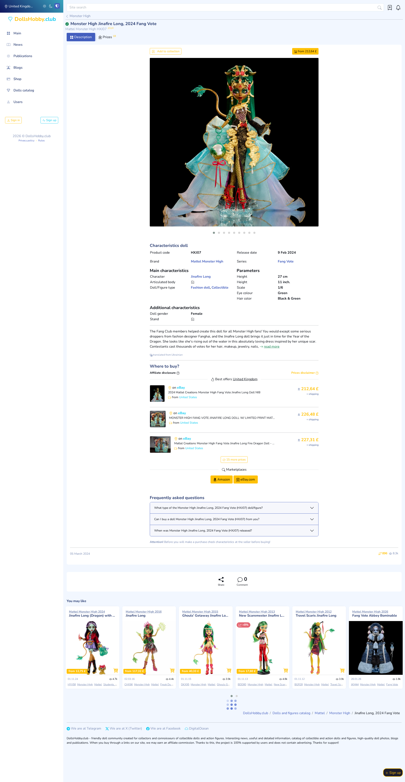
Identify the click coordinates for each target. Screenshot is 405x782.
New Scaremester (284, 684)
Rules (41, 140)
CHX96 (128, 684)
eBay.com (247, 479)
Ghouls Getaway (226, 684)
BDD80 (242, 684)
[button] (44, 6)
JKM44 (355, 684)
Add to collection (168, 51)
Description (82, 37)
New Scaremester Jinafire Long (262, 614)
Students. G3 (111, 684)
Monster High (79, 16)
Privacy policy (26, 140)
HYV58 (72, 684)
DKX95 (185, 684)
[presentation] (156, 147)
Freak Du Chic (168, 684)
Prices (109, 36)
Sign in (15, 120)
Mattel (196, 261)
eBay (181, 387)
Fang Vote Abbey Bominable (374, 614)
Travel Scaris (337, 684)
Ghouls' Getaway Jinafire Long (205, 614)
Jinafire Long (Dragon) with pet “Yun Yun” (92, 614)
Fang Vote (286, 261)
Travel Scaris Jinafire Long (316, 614)
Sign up (50, 120)
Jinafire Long (201, 276)
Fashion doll (200, 287)
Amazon (223, 479)
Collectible (220, 287)
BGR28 (298, 684)
